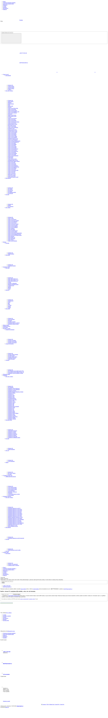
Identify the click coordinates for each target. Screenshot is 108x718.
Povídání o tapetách (7, 615)
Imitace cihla (10, 106)
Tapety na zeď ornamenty (13, 127)
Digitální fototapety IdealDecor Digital (15, 391)
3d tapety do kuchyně (12, 342)
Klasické (9, 107)
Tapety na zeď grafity (12, 120)
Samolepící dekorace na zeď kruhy (15, 512)
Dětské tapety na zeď (12, 116)
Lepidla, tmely (6, 552)
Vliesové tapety (11, 86)
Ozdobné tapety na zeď (12, 130)
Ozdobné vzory (11, 285)
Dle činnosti (8, 553)
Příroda (9, 287)
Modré (9, 306)
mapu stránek (23, 588)
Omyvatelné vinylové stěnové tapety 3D (16, 372)
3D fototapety (10, 387)
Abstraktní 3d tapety (12, 357)
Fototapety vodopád (12, 418)
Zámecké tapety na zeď (12, 124)
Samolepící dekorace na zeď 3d (14, 508)
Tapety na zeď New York (13, 108)
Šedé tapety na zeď (12, 174)
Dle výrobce (8, 207)
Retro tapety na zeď (12, 125)
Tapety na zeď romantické (13, 155)
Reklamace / (5, 570)
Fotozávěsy (10, 492)
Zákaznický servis (11, 631)
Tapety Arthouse (11, 228)
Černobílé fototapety (12, 398)
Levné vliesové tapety (12, 487)
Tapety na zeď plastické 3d (13, 142)
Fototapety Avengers (12, 390)
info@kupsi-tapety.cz (23, 62)
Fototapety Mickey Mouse (13, 413)
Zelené (9, 307)
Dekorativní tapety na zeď (13, 177)
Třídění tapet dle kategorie (11, 476)
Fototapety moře (11, 395)
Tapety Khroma (11, 236)
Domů (4, 1)
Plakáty (7, 462)
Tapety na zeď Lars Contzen (13, 121)
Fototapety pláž (11, 404)
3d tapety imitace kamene (13, 354)
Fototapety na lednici (12, 433)
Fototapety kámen (11, 412)
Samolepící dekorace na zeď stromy (15, 510)
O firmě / (5, 571)
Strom (9, 288)
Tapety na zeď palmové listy (13, 166)
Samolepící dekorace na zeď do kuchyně (16, 538)
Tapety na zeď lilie (11, 162)
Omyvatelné (5, 327)
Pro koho (7, 194)
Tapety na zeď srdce (12, 169)
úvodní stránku (36, 588)
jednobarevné (10, 300)
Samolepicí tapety (6, 266)
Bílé (9, 303)
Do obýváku (10, 190)
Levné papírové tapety (12, 489)
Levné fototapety (11, 461)
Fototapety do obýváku (12, 436)
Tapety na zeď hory (12, 173)
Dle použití (8, 255)
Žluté (9, 304)
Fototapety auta (11, 409)
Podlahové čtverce (6, 326)
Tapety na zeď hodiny (12, 147)
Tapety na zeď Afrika (12, 135)
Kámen (9, 286)
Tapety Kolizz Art (11, 237)
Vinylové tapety (11, 87)
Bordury (4, 242)
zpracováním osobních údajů (14, 595)
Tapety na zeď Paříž (12, 109)
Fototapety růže (11, 405)
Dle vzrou (7, 268)
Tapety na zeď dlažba (12, 144)
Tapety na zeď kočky (12, 133)
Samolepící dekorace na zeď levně (15, 511)
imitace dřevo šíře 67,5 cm (13, 279)
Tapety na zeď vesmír (12, 129)
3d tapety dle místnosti (10, 329)
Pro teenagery (10, 206)
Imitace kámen (11, 103)
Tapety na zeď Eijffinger (13, 227)
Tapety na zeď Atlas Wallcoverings (15, 233)
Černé (9, 301)
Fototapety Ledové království (14, 388)
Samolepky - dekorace (12, 491)
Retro (9, 104)
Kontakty (5, 7)
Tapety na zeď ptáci (12, 143)
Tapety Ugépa (11, 218)
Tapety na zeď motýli (12, 134)
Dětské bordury (11, 253)
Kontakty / (5, 573)
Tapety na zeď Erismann (13, 230)
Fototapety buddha (11, 417)
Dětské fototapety (11, 449)
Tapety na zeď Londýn (12, 110)
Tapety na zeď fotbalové (13, 139)
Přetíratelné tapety (6, 374)
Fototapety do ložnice (12, 435)
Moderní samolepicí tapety (13, 284)
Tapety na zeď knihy (12, 152)
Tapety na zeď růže (12, 175)
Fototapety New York (12, 399)
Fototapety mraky (11, 414)
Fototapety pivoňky (12, 415)
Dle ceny (7, 450)
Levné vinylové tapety (12, 488)
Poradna (21, 20)
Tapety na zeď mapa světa (13, 170)
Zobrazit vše (10, 85)
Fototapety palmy (11, 411)
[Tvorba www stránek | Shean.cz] (6, 707)
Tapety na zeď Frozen (12, 150)
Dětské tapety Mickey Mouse (14, 161)
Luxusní (9, 117)
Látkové (9, 89)
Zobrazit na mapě (6, 701)
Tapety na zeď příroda (12, 112)
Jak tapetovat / (6, 574)
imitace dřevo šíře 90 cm (13, 281)
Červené (9, 305)
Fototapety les (11, 394)
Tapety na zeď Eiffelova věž (13, 111)
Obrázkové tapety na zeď (13, 138)
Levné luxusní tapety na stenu (14, 494)
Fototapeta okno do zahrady (13, 406)
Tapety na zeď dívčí (12, 145)
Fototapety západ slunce (13, 416)
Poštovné (5, 9)
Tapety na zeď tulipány (12, 137)
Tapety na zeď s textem (12, 131)
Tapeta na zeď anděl (12, 154)
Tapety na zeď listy (12, 171)
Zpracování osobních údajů (8, 3)
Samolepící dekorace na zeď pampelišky (16, 519)
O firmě (4, 6)
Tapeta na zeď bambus (12, 153)
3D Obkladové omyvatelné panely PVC (16, 370)
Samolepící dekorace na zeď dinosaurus (16, 522)
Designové (10, 113)
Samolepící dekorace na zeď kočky (15, 515)
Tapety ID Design (11, 238)
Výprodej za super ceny (7, 475)
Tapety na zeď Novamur (13, 225)
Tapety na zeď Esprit (12, 122)
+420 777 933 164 (23, 53)
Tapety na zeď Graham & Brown (14, 234)
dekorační (10, 320)
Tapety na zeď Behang (12, 240)
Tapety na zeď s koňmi (12, 136)
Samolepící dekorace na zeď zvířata (15, 524)
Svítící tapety (10, 157)
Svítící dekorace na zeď (12, 525)
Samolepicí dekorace (7, 496)
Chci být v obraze (17, 594)
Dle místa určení (9, 420)
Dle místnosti (8, 178)
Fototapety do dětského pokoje (14, 437)
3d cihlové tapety (11, 355)
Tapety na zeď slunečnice (13, 151)
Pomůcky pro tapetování (13, 564)
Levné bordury (11, 495)
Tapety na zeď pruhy (12, 126)
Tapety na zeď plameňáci (13, 165)
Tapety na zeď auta (12, 119)
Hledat (3, 582)
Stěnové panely (6, 325)
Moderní (9, 102)
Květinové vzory (11, 128)
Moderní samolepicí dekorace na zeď (15, 517)
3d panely (7, 360)
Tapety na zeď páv (11, 172)
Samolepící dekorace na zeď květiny (15, 513)
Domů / (4, 567)
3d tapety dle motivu (10, 343)
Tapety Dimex (11, 239)
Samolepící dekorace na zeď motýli (15, 509)
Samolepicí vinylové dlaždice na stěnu (15, 373)
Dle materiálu (8, 75)
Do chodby (10, 188)
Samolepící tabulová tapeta (13, 324)
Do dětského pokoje (12, 192)
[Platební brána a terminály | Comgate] (54, 704)
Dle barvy (7, 290)
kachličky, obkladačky (12, 283)
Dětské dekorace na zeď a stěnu (14, 550)
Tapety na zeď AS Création (13, 220)
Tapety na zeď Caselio (12, 231)
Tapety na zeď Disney (12, 118)
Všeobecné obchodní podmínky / (9, 568)
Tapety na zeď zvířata (12, 146)
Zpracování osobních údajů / (8, 569)
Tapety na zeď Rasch (12, 219)
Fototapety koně (11, 396)
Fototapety (5, 375)
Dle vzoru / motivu (9, 90)
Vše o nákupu (9, 612)
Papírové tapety (11, 88)
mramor (9, 282)
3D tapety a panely (6, 328)
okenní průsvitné (11, 319)
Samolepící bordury (12, 265)
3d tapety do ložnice (12, 340)
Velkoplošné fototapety (12, 430)
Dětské (9, 205)
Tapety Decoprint (11, 229)
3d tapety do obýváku (12, 341)
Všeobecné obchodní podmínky (9, 2)
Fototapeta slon (11, 408)
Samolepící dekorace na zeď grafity (15, 516)
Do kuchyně (10, 193)
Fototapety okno (11, 403)
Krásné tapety (10, 156)
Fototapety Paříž (11, 400)
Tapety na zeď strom (12, 115)
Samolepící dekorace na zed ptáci (14, 520)
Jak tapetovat (5, 8)
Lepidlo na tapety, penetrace (13, 565)
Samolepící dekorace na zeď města (15, 521)
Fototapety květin (11, 407)
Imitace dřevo (10, 101)
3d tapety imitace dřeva (12, 356)
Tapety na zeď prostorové (13, 148)
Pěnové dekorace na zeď (13, 526)
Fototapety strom (11, 397)
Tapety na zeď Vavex (12, 222)
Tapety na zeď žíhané (12, 168)
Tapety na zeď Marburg (12, 221)
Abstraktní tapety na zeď (13, 160)
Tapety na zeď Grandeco (13, 226)
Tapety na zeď (6, 74)
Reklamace (5, 4)
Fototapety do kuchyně (12, 434)
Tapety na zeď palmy (12, 164)
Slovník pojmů (6, 620)
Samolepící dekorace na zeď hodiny (15, 518)
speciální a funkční (11, 321)
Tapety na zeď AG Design (13, 224)
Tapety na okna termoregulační (14, 141)
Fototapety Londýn (12, 401)
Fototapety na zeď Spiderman (14, 389)
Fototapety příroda (11, 392)
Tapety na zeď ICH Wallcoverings (15, 235)
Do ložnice (10, 191)
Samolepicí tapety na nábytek (14, 322)
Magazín (4, 619)
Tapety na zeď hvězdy (12, 159)
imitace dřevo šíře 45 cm (13, 278)
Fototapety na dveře (12, 431)
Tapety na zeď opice (12, 163)
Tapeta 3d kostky (11, 359)
